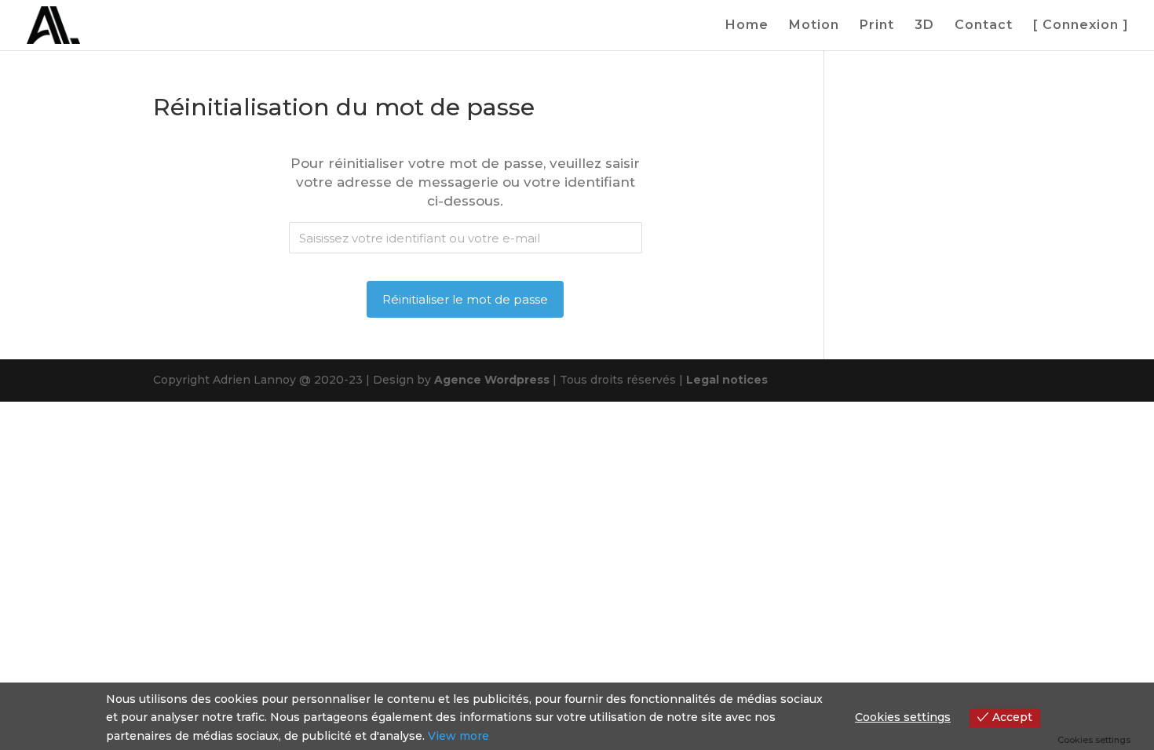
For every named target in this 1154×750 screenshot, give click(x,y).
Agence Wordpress (492, 380)
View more (458, 736)
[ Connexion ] (1081, 26)
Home (747, 26)
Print (877, 26)
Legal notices (727, 380)
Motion (814, 26)
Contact (984, 26)
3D (924, 26)
